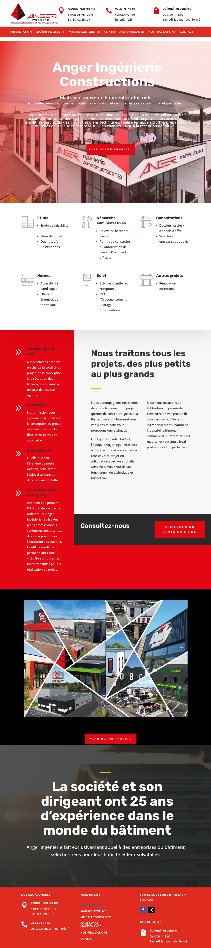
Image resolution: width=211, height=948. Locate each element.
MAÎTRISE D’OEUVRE (50, 32)
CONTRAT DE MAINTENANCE (124, 32)
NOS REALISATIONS (161, 32)
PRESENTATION (21, 32)
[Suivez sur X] (151, 910)
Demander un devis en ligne (180, 529)
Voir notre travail (109, 149)
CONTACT (186, 32)
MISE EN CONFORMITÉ (84, 32)
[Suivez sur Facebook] (143, 910)
